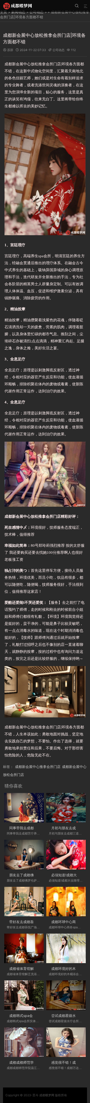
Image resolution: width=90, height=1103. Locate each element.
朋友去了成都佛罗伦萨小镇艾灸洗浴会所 (40, 875)
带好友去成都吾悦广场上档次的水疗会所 (40, 922)
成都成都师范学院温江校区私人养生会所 (40, 1062)
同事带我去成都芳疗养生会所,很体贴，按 (41, 828)
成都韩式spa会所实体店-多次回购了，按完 (42, 1015)
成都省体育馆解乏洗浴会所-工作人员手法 (41, 968)
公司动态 (58, 50)
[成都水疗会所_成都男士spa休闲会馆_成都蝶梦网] (17, 6)
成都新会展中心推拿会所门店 (37, 766)
